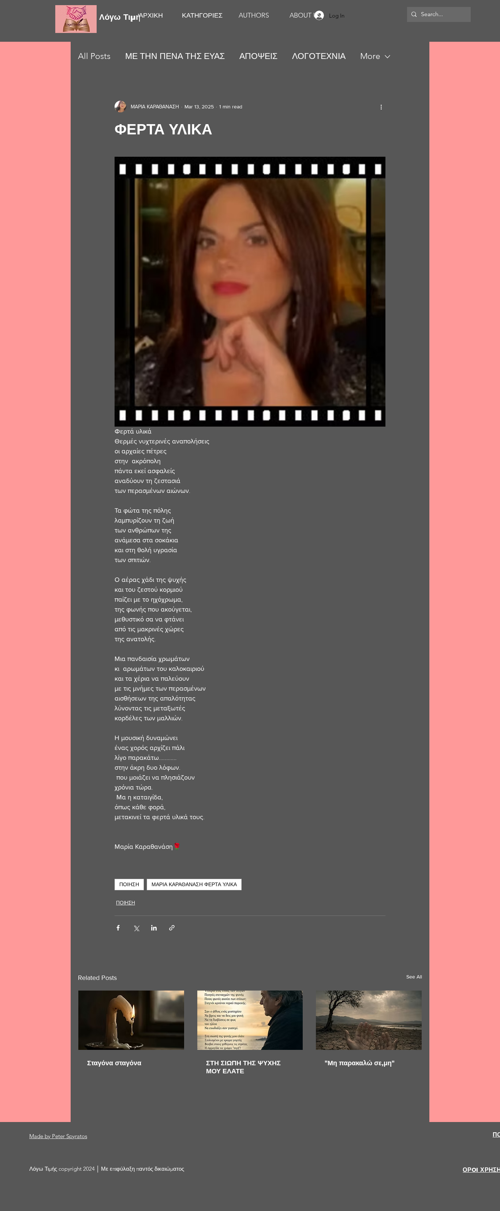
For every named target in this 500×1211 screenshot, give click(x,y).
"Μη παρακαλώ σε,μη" (360, 1063)
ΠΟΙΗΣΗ (129, 884)
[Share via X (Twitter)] (136, 927)
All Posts (94, 56)
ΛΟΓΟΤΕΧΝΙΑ (319, 56)
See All (414, 977)
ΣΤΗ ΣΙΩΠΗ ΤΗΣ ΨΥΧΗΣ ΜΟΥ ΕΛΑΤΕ (243, 1067)
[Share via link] (171, 927)
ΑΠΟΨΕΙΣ (258, 56)
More (370, 56)
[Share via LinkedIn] (153, 927)
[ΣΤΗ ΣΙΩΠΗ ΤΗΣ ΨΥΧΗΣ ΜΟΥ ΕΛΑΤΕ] (250, 1020)
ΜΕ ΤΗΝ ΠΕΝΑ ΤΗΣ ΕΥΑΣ (175, 56)
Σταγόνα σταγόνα (114, 1063)
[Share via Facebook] (118, 927)
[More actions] (381, 106)
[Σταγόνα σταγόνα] (131, 1020)
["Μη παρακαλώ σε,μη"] (369, 1020)
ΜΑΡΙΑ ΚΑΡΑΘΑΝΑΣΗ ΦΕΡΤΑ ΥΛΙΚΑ (194, 884)
